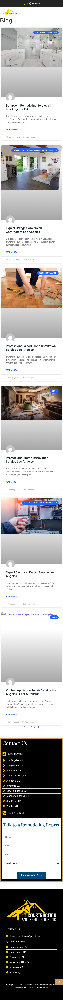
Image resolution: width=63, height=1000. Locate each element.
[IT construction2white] (31, 910)
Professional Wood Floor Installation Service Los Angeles (31, 347)
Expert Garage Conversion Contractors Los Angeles (24, 229)
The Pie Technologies (37, 987)
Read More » (11, 129)
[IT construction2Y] (10, 12)
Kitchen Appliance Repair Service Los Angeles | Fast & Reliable (31, 692)
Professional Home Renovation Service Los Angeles (27, 459)
